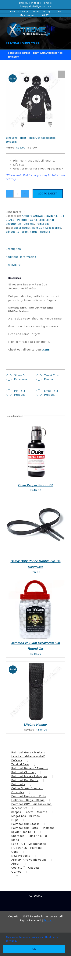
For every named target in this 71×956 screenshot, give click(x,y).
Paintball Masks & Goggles (29, 776)
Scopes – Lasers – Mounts (29, 812)
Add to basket (47, 193)
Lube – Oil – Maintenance (28, 843)
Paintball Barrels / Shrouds (29, 768)
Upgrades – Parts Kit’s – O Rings (29, 837)
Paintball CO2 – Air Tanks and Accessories (31, 806)
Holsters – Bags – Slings (27, 800)
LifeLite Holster (35, 725)
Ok (34, 949)
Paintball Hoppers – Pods (28, 796)
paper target (22, 227)
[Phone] (50, 904)
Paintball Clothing (23, 772)
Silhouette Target (17, 231)
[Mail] (38, 904)
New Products (20, 855)
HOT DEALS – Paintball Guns (26, 849)
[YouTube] (32, 904)
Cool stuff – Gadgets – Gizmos (26, 869)
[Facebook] (20, 904)
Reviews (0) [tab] (13, 264)
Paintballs (42, 223)
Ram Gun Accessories (46, 227)
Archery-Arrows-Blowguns (39, 215)
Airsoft (16, 863)
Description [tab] (13, 248)
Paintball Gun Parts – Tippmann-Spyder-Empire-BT (33, 829)
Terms (48, 920)
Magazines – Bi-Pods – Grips (26, 818)
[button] (61, 74)
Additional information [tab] (21, 256)
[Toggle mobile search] (55, 23)
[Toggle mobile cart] (48, 23)
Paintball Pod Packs (24, 780)
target (34, 231)
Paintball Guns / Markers (28, 752)
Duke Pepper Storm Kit (35, 485)
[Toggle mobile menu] (63, 23)
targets (45, 231)
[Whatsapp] (44, 904)
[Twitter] (26, 904)
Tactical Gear (20, 764)
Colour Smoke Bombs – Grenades (27, 790)
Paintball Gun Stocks (25, 823)
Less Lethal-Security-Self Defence (28, 758)
